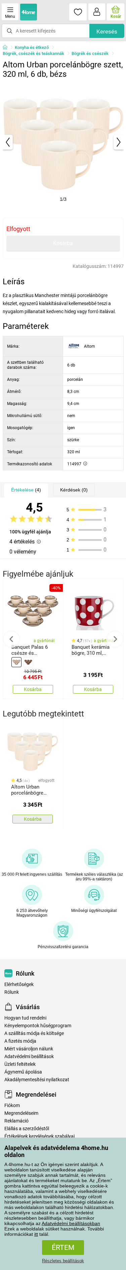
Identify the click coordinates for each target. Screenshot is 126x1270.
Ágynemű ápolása (23, 1072)
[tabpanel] (63, 142)
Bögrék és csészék (90, 53)
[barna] (28, 662)
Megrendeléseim (21, 1113)
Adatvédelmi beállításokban (71, 1223)
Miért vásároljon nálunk (28, 1048)
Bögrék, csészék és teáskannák (33, 53)
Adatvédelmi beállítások (29, 1056)
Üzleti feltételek (20, 1064)
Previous (11, 639)
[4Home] (7, 48)
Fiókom (12, 1105)
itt (36, 1234)
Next (115, 639)
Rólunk (11, 992)
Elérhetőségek (19, 984)
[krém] (16, 662)
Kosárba (63, 243)
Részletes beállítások (63, 1260)
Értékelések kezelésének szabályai (39, 1136)
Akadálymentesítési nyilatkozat (36, 1079)
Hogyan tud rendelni (25, 1018)
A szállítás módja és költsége (34, 1033)
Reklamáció (16, 1120)
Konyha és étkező (32, 47)
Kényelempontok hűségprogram (37, 1025)
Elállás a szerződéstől (26, 1128)
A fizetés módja (20, 1041)
